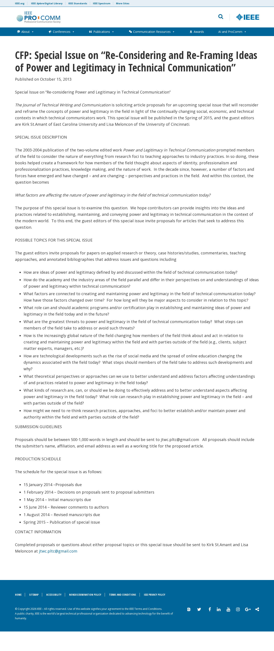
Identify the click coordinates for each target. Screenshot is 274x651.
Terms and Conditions (122, 595)
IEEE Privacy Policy (154, 595)
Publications (101, 32)
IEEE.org (19, 3)
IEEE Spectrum (101, 3)
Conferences (61, 32)
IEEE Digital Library (47, 3)
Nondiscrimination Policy (85, 595)
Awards (199, 32)
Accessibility (53, 595)
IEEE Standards (77, 3)
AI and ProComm (230, 32)
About (25, 32)
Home (18, 595)
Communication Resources (152, 32)
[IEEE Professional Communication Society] (85, 17)
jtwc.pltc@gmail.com (58, 551)
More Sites (122, 3)
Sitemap (34, 595)
